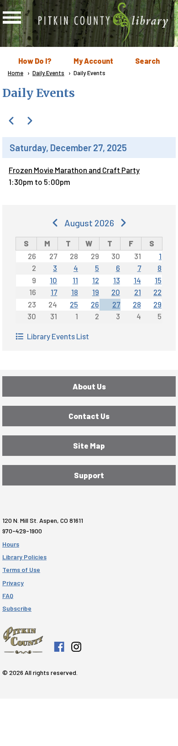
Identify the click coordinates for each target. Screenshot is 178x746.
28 (137, 304)
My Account (93, 60)
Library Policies (24, 557)
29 (157, 304)
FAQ (7, 595)
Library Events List (58, 336)
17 (54, 291)
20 (115, 291)
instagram (75, 646)
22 (157, 291)
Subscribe (16, 608)
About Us (89, 386)
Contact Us (89, 415)
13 (116, 280)
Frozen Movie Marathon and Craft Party (74, 169)
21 (137, 291)
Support (89, 475)
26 (95, 304)
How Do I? (35, 60)
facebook (59, 646)
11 (75, 280)
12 (95, 280)
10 (53, 280)
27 (116, 304)
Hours (10, 544)
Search (147, 60)
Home (15, 73)
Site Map (89, 445)
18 (74, 291)
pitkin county (23, 640)
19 (95, 291)
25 (74, 304)
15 (158, 280)
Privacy (13, 583)
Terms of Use (21, 569)
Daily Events (48, 73)
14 (137, 280)
